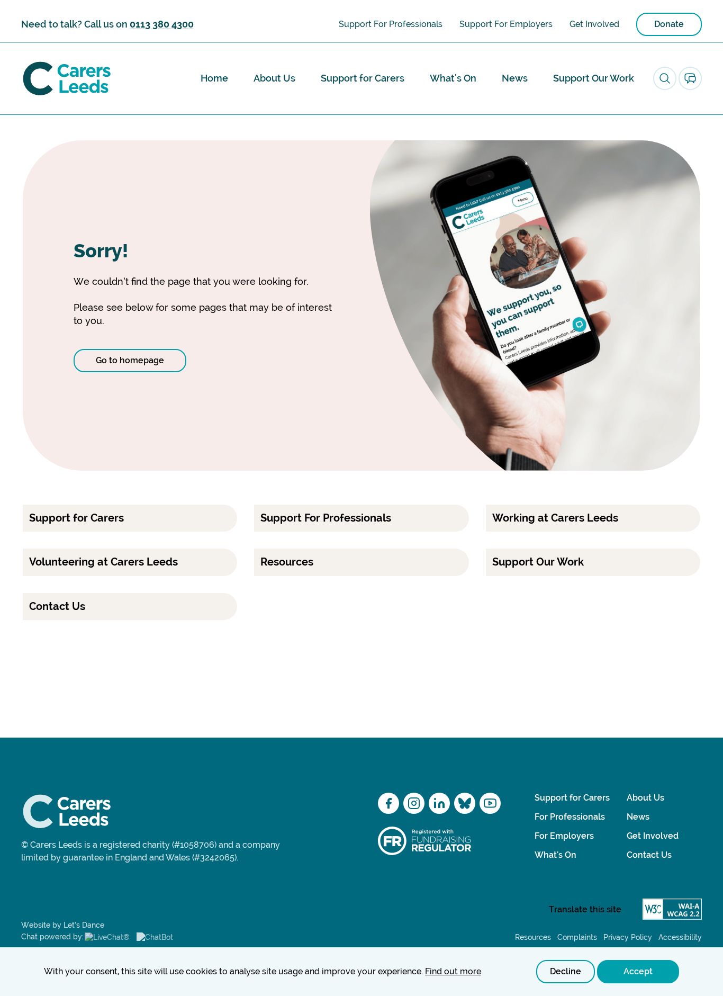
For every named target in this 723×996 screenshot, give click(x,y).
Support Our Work (593, 78)
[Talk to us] (690, 78)
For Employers (564, 836)
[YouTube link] (490, 803)
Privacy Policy (627, 937)
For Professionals (570, 817)
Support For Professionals (390, 24)
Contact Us (649, 855)
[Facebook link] (388, 803)
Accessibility (680, 937)
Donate (669, 24)
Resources (533, 937)
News (515, 78)
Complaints (577, 937)
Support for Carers (362, 78)
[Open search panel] (664, 78)
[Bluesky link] (464, 803)
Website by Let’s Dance (62, 925)
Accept (638, 971)
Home (214, 78)
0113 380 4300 (162, 24)
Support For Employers (506, 24)
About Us (274, 78)
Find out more (453, 971)
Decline (565, 971)
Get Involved (594, 24)
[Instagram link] (413, 803)
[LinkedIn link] (439, 803)
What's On (453, 78)
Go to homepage (130, 360)
